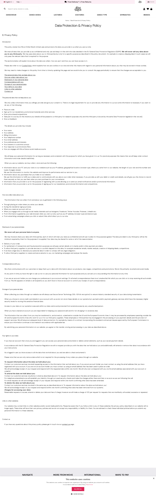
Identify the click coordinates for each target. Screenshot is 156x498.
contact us (66, 424)
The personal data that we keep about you (19, 75)
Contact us (8, 91)
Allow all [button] (78, 489)
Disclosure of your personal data (16, 80)
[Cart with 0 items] (151, 9)
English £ (8, 2)
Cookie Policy (27, 66)
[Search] (4, 9)
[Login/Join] (144, 9)
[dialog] (78, 487)
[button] (77, 494)
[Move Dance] (78, 8)
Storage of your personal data (15, 84)
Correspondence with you (13, 82)
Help (18, 2)
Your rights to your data (13, 87)
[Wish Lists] (148, 9)
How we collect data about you (15, 77)
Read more (89, 484)
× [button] (153, 478)
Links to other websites (13, 89)
